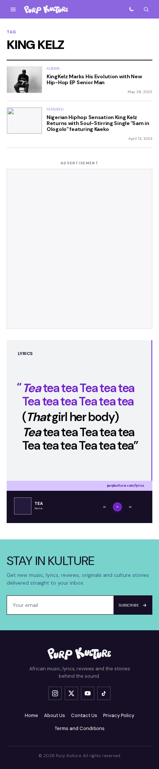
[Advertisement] (79, 249)
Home (31, 715)
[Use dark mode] (131, 9)
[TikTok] (104, 693)
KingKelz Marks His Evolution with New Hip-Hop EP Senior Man (94, 79)
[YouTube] (87, 693)
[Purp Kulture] (46, 9)
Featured (55, 109)
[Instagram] (55, 693)
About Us (54, 715)
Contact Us (84, 715)
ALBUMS (53, 68)
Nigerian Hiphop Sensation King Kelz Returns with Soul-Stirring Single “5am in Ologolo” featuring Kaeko (98, 123)
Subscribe (129, 605)
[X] (71, 693)
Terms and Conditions (80, 728)
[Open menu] (13, 9)
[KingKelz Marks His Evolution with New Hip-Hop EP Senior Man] (24, 79)
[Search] (146, 9)
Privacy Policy (118, 715)
